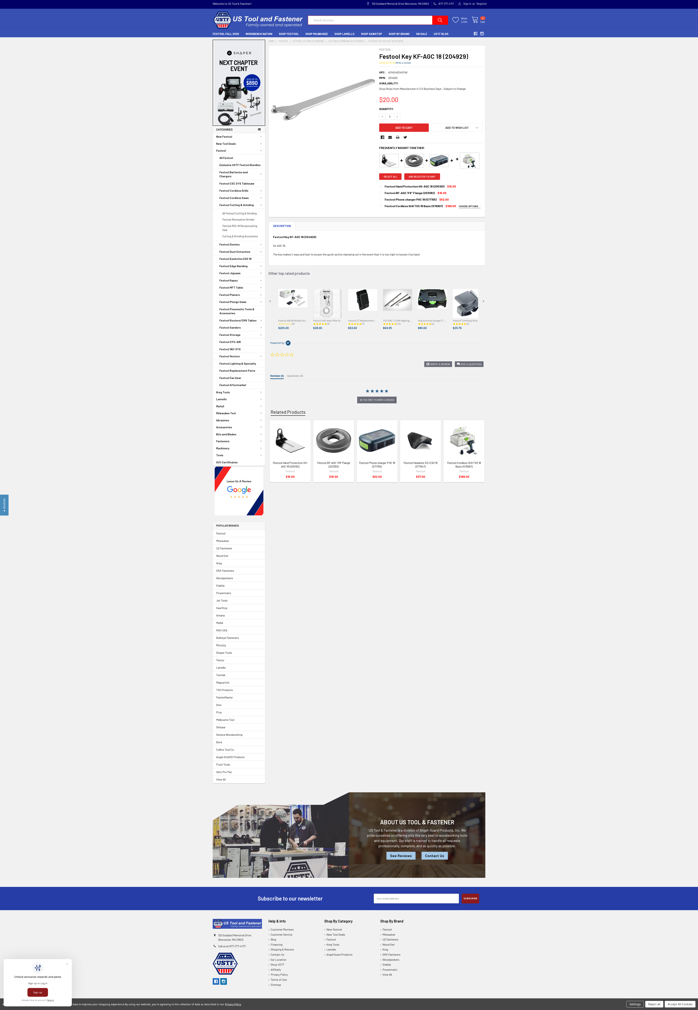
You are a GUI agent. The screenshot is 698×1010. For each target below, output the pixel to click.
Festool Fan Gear (230, 378)
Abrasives (222, 420)
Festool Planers (229, 294)
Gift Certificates (227, 462)
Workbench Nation (259, 33)
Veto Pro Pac (224, 772)
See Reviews (401, 856)
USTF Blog (441, 33)
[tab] (277, 376)
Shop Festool (289, 33)
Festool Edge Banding (233, 266)
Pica (219, 712)
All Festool (226, 157)
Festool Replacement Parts (237, 370)
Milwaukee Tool (226, 413)
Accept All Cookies (680, 1004)
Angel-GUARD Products (230, 757)
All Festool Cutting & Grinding (239, 213)
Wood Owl (222, 555)
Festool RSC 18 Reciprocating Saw (239, 228)
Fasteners (222, 441)
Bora (219, 742)
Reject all (654, 1004)
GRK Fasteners (225, 570)
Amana (220, 615)
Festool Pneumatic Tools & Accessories (236, 311)
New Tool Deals (226, 143)
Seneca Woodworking (229, 734)
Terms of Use (279, 979)
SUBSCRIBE (470, 898)
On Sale (421, 33)
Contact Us (434, 856)
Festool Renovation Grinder (238, 219)
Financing (276, 944)
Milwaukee (222, 540)
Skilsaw (221, 727)
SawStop (221, 608)
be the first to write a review (377, 400)
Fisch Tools (223, 764)
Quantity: (386, 109)
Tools (219, 455)
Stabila (220, 585)
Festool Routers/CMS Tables (237, 320)
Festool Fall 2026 (226, 33)
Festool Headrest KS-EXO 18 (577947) (421, 464)
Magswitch (222, 682)
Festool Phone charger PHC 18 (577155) (377, 464)
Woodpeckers (224, 578)
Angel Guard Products (339, 954)
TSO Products (224, 690)
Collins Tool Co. (225, 749)
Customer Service (281, 934)
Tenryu (220, 660)
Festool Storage (229, 334)
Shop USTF (277, 964)
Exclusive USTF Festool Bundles (239, 165)
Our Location (278, 959)
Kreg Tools (223, 392)
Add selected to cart (422, 176)
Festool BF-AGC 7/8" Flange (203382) (333, 464)
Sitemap (276, 984)
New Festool (224, 136)
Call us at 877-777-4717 (232, 946)
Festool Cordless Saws (234, 197)
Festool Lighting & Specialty (237, 363)
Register (481, 3)
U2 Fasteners (224, 548)
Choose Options (469, 206)
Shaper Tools (224, 652)
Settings (635, 1004)
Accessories (224, 427)
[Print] (397, 137)
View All (221, 779)
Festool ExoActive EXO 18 (235, 258)
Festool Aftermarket (232, 385)
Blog (273, 939)
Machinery (222, 448)
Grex (219, 704)
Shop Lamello (344, 33)
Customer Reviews (282, 929)
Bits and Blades (226, 434)
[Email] (390, 137)
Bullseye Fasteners (227, 637)
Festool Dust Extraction (234, 251)
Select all (390, 176)
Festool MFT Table (231, 287)
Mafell (220, 406)
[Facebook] (382, 137)
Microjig (221, 645)
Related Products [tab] (288, 412)
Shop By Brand (399, 33)
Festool (221, 150)
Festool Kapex (228, 280)
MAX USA (221, 630)
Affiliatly (276, 969)
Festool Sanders (230, 327)
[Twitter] (405, 137)
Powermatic (223, 593)
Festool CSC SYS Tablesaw (236, 183)
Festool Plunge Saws (232, 302)
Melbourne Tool (225, 719)
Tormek (220, 675)
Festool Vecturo (229, 356)
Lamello (221, 399)
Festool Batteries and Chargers (233, 174)
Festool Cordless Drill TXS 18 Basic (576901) (464, 464)
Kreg (219, 563)
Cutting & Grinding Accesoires (240, 236)
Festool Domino (229, 244)
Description (282, 225)
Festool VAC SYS (230, 349)
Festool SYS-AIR (230, 342)
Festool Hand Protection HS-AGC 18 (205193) (290, 464)
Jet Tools (222, 600)
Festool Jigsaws (229, 273)
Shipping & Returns (282, 949)
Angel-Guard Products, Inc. (440, 830)
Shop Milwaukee (316, 33)
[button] (239, 82)
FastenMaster (224, 697)
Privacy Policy (279, 974)
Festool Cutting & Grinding (236, 205)
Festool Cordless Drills (233, 190)
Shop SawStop (371, 33)
